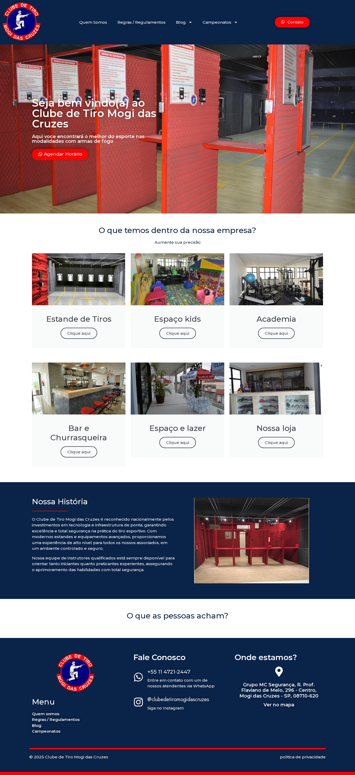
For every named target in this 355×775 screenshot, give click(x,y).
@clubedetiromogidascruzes (178, 699)
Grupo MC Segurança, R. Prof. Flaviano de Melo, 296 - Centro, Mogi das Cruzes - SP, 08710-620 (278, 690)
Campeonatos (217, 22)
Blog (181, 22)
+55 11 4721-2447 (168, 672)
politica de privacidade (303, 756)
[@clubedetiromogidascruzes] (138, 702)
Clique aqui (78, 333)
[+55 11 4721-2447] (138, 677)
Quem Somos (93, 22)
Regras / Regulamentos (141, 22)
